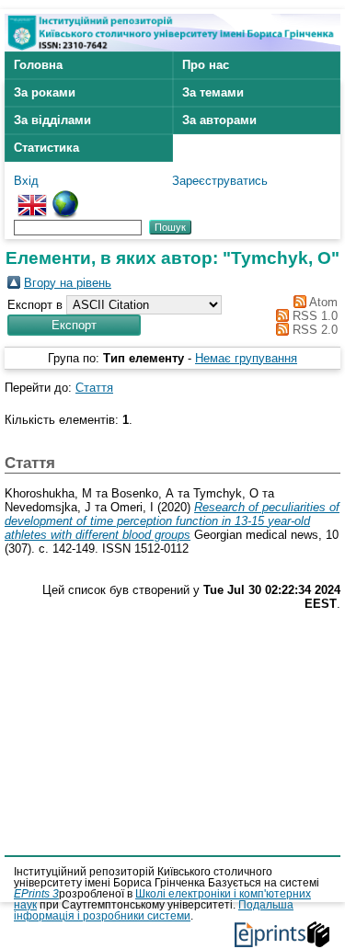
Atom (322, 302)
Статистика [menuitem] (46, 147)
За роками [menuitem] (44, 92)
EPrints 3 (36, 893)
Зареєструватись (220, 181)
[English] (32, 197)
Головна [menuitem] (38, 65)
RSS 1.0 (313, 316)
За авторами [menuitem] (219, 120)
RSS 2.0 (313, 330)
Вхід (26, 181)
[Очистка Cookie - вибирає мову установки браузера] (65, 197)
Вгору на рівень (67, 283)
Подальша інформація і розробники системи (153, 910)
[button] (74, 325)
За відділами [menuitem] (52, 120)
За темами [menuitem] (213, 92)
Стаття (94, 387)
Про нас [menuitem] (205, 65)
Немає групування (246, 358)
